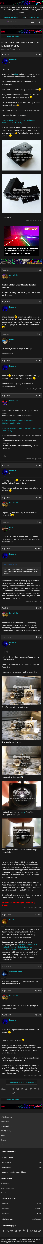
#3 (40, 302)
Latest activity (6, 1193)
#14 (39, 966)
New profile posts (7, 1188)
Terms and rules (6, 1126)
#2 (40, 270)
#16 (39, 1015)
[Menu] (4, 22)
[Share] (36, 54)
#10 (39, 549)
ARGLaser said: (9, 565)
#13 (39, 915)
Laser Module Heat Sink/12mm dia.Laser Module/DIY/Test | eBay (19, 121)
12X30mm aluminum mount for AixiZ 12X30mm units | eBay (17, 421)
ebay (16, 74)
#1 (40, 54)
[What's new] (39, 21)
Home (3, 1140)
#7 (40, 465)
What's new (6, 1178)
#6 (40, 396)
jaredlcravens (36, 1219)
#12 (39, 637)
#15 (39, 991)
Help (3, 1135)
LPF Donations (33, 17)
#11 (39, 608)
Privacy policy (6, 1131)
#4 (40, 334)
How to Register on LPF (14, 17)
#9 (40, 522)
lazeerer (6, 49)
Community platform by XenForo (21, 1240)
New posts (5, 1183)
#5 (40, 361)
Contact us (5, 1121)
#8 (40, 498)
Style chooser (8, 1117)
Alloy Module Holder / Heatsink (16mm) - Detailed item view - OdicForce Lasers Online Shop (19, 947)
